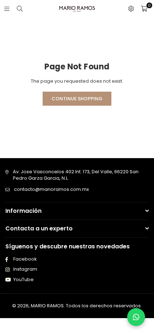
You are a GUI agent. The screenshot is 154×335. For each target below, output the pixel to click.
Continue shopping (77, 98)
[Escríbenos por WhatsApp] (136, 317)
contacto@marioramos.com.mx (51, 189)
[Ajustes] (131, 9)
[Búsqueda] (19, 8)
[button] (144, 9)
